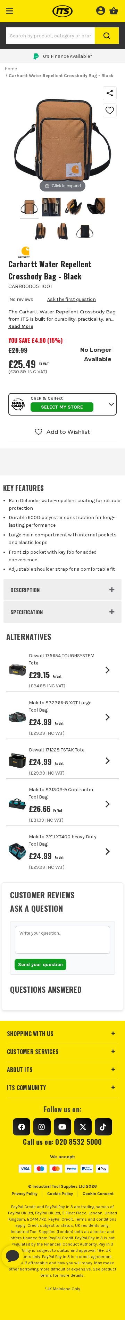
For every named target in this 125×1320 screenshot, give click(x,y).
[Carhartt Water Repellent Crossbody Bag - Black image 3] (95, 208)
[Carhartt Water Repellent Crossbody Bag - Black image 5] (62, 232)
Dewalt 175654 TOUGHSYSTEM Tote (61, 659)
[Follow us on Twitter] (83, 1126)
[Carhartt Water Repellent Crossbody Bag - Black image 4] (40, 232)
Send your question (40, 964)
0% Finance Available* (67, 56)
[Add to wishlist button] (110, 110)
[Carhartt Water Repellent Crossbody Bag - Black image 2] (73, 208)
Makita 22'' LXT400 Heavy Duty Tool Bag (63, 840)
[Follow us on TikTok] (103, 1126)
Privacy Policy (25, 1193)
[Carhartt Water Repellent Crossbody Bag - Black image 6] (84, 232)
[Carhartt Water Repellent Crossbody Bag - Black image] (29, 208)
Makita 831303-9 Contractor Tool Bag (61, 793)
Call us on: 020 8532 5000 (62, 1141)
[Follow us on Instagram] (42, 1126)
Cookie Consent (98, 1193)
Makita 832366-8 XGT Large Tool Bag (60, 706)
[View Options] (109, 670)
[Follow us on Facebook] (21, 1126)
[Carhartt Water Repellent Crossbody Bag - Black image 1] (51, 208)
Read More (20, 326)
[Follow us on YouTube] (62, 1126)
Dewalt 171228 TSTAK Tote (56, 750)
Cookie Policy (60, 1193)
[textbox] (62, 940)
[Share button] (110, 93)
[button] (9, 9)
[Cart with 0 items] (113, 10)
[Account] (100, 10)
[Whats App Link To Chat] (35, 1253)
